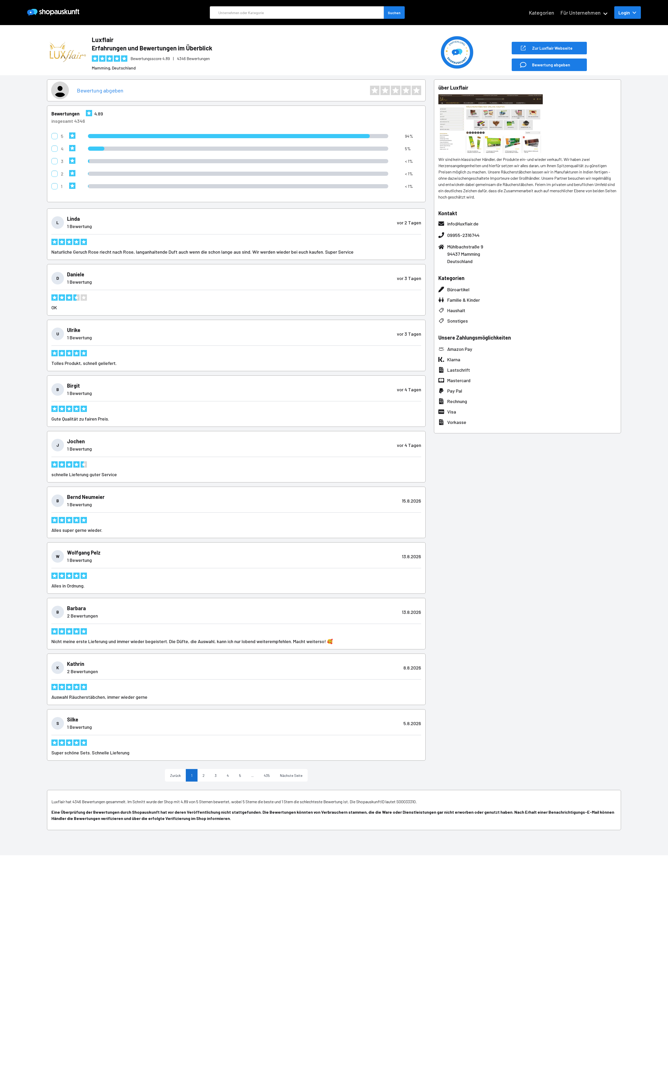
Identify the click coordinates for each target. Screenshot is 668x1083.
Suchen (394, 12)
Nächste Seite (291, 775)
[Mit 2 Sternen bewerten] (385, 90)
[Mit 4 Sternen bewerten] (406, 90)
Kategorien (541, 12)
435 (267, 775)
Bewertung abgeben (100, 90)
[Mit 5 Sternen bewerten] (416, 90)
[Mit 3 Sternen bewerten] (395, 90)
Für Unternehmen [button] (580, 12)
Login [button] (624, 12)
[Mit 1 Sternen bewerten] (374, 90)
